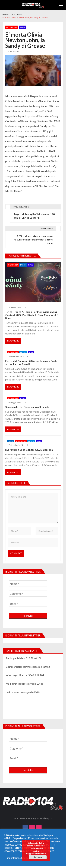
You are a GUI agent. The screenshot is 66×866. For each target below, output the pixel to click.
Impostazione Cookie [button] (18, 857)
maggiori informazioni (36, 853)
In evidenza (11, 27)
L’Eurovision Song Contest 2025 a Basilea (29, 449)
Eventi (23, 265)
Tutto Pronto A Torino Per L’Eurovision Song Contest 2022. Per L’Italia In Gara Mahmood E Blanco (31, 315)
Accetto (38, 857)
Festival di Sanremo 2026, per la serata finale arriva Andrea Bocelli (31, 362)
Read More (13, 340)
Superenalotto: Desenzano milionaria (27, 406)
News (22, 27)
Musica (23, 353)
